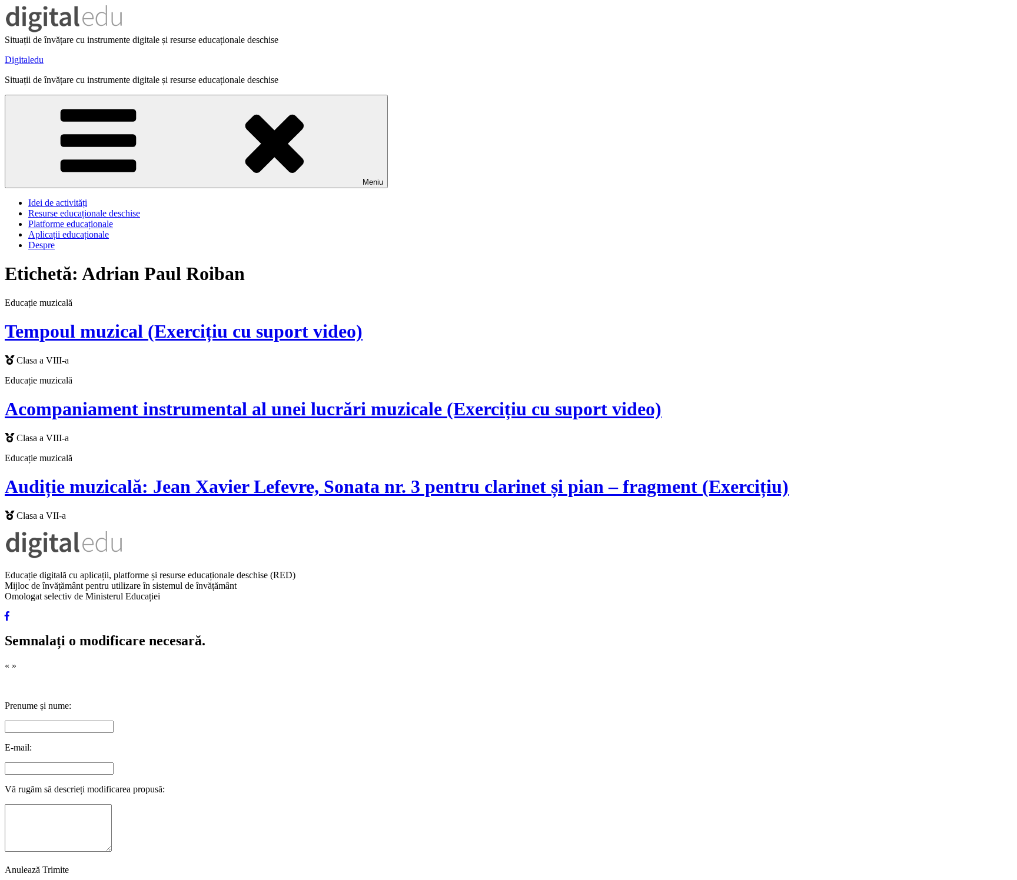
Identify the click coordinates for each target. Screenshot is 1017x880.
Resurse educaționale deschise (84, 213)
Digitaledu (24, 60)
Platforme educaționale (70, 224)
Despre (41, 245)
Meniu (373, 182)
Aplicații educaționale (68, 234)
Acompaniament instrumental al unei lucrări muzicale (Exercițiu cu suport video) (333, 408)
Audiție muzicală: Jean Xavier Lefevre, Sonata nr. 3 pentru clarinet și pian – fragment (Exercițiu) (397, 486)
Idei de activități (57, 203)
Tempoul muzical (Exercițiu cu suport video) (184, 331)
